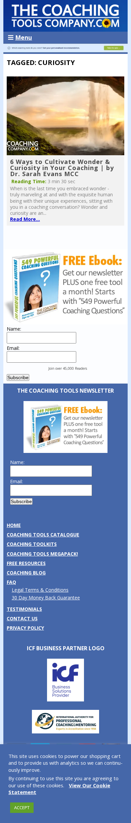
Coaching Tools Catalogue (43, 534)
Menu (23, 37)
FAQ (11, 582)
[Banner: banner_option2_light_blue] (65, 50)
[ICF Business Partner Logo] (65, 699)
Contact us (22, 618)
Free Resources (26, 563)
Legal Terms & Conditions (40, 590)
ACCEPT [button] (22, 807)
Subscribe (18, 377)
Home (14, 525)
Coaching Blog (26, 572)
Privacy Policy (25, 628)
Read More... (25, 219)
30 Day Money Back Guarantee (46, 597)
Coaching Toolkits (32, 544)
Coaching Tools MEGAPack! (42, 554)
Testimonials (24, 609)
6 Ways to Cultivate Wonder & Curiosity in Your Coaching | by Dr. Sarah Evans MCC (62, 168)
